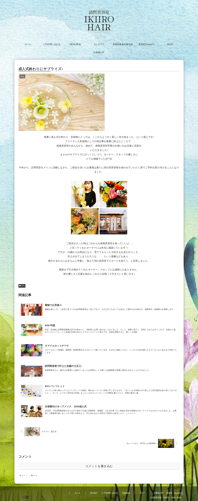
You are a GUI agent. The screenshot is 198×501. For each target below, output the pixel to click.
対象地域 (126, 493)
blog (23, 286)
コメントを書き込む (99, 466)
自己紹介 (94, 493)
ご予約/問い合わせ (110, 493)
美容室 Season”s (174, 493)
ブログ (142, 493)
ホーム (77, 493)
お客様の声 (158, 493)
